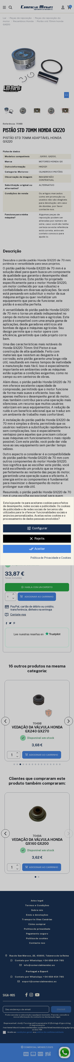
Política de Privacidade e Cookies (50, 557)
